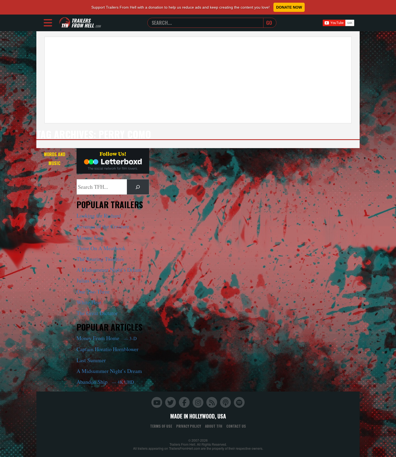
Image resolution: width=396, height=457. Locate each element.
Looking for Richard (99, 215)
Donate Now (289, 7)
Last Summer (91, 360)
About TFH (213, 426)
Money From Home (107, 338)
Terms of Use (161, 426)
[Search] (138, 186)
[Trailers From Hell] (64, 22)
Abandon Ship (105, 381)
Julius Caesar (91, 280)
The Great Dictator (97, 313)
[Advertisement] (198, 80)
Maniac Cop (90, 237)
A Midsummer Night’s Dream (109, 269)
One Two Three (93, 291)
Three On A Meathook (101, 248)
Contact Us (236, 426)
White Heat (89, 302)
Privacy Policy (188, 426)
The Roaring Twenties (100, 259)
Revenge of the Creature (103, 226)
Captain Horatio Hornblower (107, 349)
